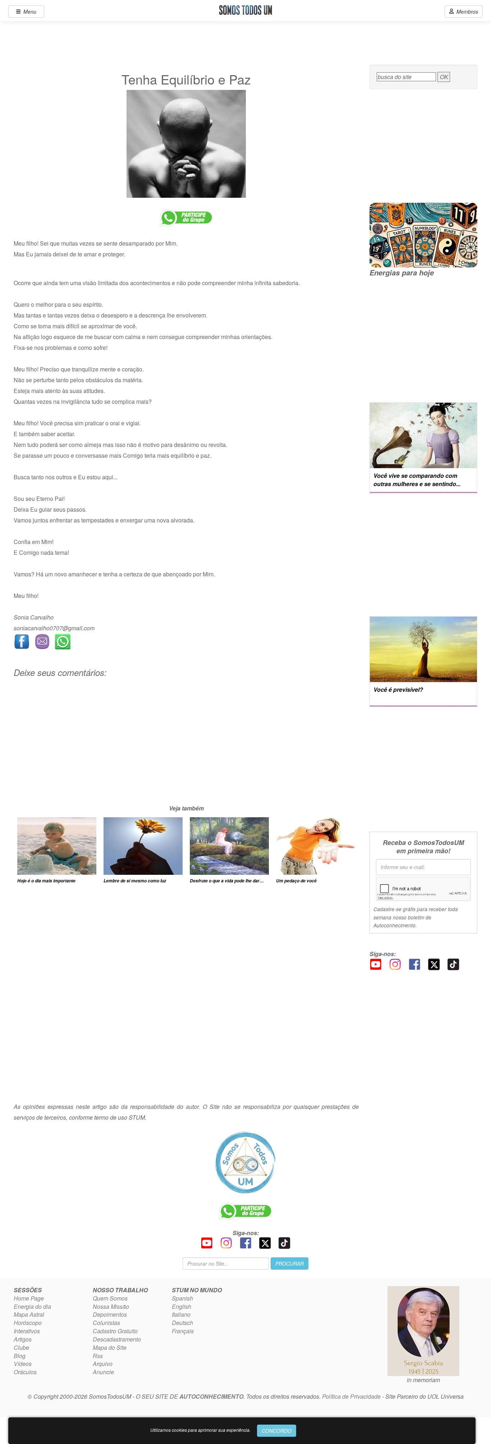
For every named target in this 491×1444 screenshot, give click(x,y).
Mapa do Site (110, 1347)
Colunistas (106, 1323)
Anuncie (103, 1372)
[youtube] (376, 963)
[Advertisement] (186, 752)
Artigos (23, 1339)
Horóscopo (28, 1323)
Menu (28, 11)
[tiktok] (453, 963)
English (181, 1306)
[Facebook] (414, 963)
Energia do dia (32, 1306)
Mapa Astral (29, 1314)
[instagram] (395, 963)
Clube (21, 1347)
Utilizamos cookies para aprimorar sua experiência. (200, 1430)
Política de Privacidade (351, 1396)
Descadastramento (117, 1339)
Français (183, 1331)
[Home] (245, 1162)
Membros (466, 11)
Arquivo (103, 1364)
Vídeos (23, 1364)
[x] (434, 963)
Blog (20, 1356)
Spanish (182, 1298)
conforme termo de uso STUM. (107, 1117)
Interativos (27, 1331)
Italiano (181, 1314)
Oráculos (25, 1372)
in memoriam (423, 1380)
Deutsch (182, 1323)
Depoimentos (110, 1314)
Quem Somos (110, 1298)
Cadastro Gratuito (115, 1331)
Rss (98, 1356)
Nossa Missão (111, 1306)
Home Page (29, 1298)
